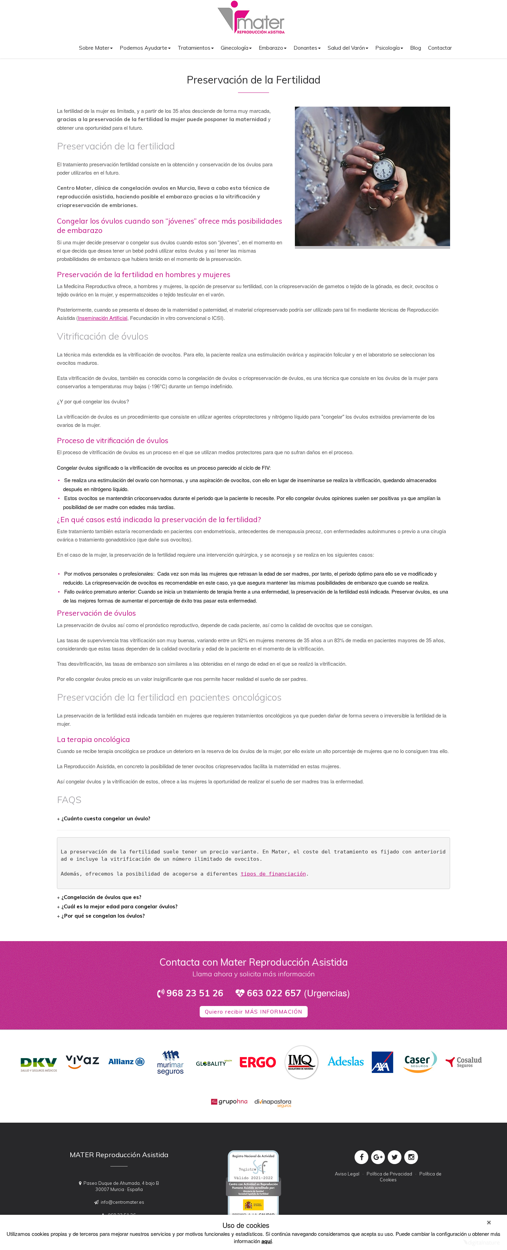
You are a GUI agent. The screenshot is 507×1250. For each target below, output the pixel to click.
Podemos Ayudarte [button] (143, 48)
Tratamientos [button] (194, 48)
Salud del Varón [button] (346, 48)
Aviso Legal (347, 1173)
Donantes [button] (305, 48)
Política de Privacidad (389, 1173)
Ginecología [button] (234, 48)
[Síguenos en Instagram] (411, 1157)
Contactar (440, 48)
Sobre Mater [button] (94, 48)
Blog (415, 48)
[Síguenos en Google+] (378, 1157)
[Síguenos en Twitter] (394, 1157)
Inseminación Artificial (102, 317)
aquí (266, 1241)
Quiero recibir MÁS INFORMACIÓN (253, 1011)
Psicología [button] (387, 48)
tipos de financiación (273, 874)
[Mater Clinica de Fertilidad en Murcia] (251, 18)
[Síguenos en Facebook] (361, 1157)
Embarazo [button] (271, 48)
